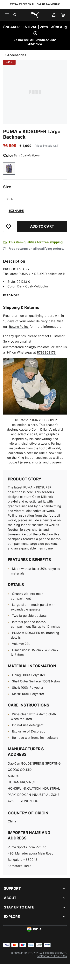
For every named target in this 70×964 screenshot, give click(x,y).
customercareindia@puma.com (26, 347)
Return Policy (19, 327)
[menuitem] (52, 956)
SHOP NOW (35, 43)
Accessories (16, 55)
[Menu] (7, 15)
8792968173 (46, 352)
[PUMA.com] (35, 15)
